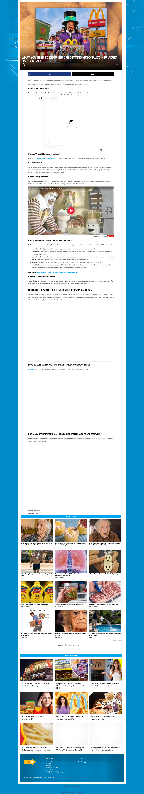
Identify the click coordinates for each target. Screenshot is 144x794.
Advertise (48, 765)
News (39, 513)
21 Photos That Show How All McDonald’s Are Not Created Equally (36, 685)
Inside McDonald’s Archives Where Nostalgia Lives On (102, 718)
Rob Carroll (27, 65)
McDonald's (38, 510)
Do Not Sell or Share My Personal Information (57, 773)
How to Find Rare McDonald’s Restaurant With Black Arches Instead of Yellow (105, 685)
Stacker (30, 369)
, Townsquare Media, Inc (38, 777)
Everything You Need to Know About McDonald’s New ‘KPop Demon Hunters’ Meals (70, 686)
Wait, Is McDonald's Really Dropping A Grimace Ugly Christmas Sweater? (57, 272)
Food (36, 513)
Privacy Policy (49, 769)
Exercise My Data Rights (52, 771)
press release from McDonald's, (46, 158)
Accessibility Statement (52, 767)
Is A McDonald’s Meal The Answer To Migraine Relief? (34, 718)
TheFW (103, 236)
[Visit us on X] (86, 762)
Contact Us (48, 763)
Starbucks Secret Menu (52, 762)
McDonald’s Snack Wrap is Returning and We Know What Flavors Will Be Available (70, 749)
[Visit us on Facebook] (82, 762)
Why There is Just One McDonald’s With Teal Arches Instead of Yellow (70, 718)
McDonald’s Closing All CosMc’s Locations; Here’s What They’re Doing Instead (105, 749)
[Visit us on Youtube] (79, 762)
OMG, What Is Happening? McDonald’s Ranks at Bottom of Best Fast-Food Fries (36, 749)
